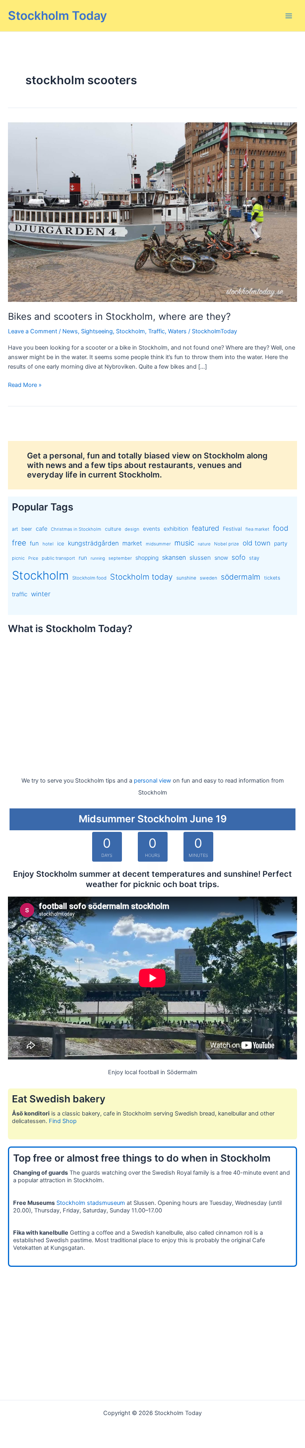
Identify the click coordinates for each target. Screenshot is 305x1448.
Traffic (156, 331)
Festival (232, 529)
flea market (257, 529)
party (281, 543)
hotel (48, 544)
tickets (272, 578)
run (83, 557)
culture (113, 529)
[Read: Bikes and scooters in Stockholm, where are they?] (152, 211)
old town (256, 543)
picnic (18, 558)
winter (40, 594)
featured (205, 528)
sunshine (186, 578)
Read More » (25, 385)
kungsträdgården (93, 543)
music (184, 542)
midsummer (158, 544)
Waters (177, 331)
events (151, 529)
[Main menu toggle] (288, 16)
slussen (200, 557)
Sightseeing (97, 331)
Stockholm (130, 331)
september (120, 558)
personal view (152, 780)
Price (33, 558)
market (132, 543)
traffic (19, 594)
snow (221, 557)
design (132, 529)
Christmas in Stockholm (76, 529)
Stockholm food (89, 578)
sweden (208, 578)
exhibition (176, 528)
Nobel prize (226, 544)
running (98, 558)
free (19, 542)
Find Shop (63, 1121)
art (15, 529)
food (280, 528)
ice (60, 543)
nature (204, 544)
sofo (238, 557)
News (70, 331)
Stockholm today (141, 577)
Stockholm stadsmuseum (90, 1202)
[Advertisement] (152, 698)
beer (26, 529)
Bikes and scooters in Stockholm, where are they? (119, 316)
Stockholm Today (57, 15)
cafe (41, 528)
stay (254, 558)
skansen (174, 557)
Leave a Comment (32, 331)
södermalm (241, 577)
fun (34, 543)
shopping (146, 557)
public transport (58, 558)
